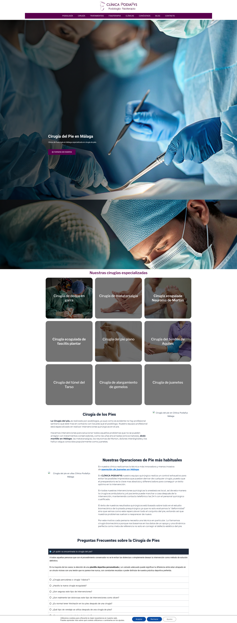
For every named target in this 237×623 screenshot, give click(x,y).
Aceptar (139, 619)
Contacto (170, 16)
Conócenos (144, 16)
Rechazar (154, 619)
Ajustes (169, 619)
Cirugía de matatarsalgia (118, 296)
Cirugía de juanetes (168, 382)
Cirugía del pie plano (118, 339)
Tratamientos (97, 16)
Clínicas (130, 16)
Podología (67, 16)
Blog (157, 16)
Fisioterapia (115, 16)
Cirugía (81, 16)
